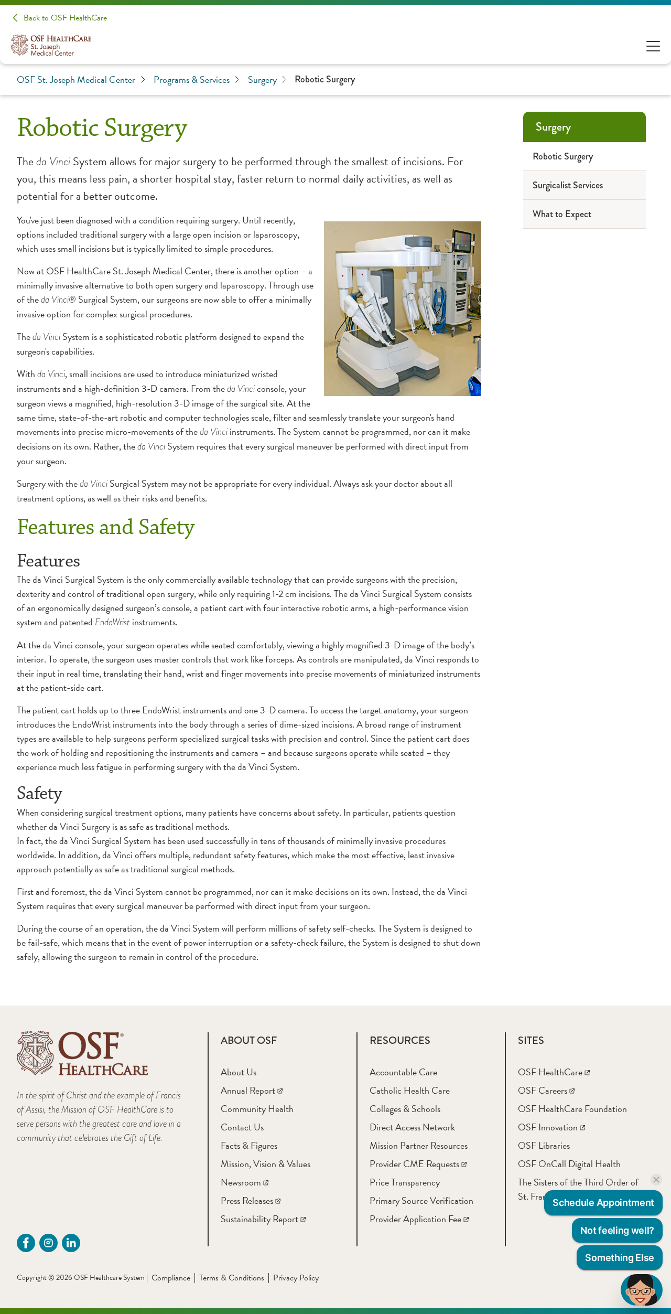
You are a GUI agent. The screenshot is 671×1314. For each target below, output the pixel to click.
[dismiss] (656, 1179)
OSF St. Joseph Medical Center (76, 79)
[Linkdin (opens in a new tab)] (71, 1243)
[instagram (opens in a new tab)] (48, 1243)
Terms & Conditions (231, 1278)
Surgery (262, 79)
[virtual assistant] (642, 1290)
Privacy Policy (296, 1278)
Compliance (170, 1278)
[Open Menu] (653, 45)
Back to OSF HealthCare (65, 18)
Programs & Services (192, 79)
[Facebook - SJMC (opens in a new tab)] (26, 1243)
